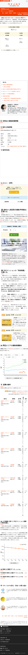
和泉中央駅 (12, 478)
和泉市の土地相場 (9, 221)
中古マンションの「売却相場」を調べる (11, 91)
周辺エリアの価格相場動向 (8, 93)
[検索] (1, 1)
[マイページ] (11, 1)
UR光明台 (3, 504)
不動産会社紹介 (5, 641)
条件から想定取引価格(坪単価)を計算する (12, 89)
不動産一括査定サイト (7, 629)
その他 (18, 13)
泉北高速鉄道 (24, 13)
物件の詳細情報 (7, 86)
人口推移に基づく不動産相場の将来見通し (12, 98)
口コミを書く (14, 192)
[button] (8, 355)
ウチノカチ (3, 653)
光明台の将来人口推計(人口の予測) (11, 100)
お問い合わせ (5, 648)
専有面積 (5, 230)
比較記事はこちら (9, 301)
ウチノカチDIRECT (6, 633)
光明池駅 (20, 14)
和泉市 (10, 13)
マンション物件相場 (6, 631)
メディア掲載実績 (6, 650)
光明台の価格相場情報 (8, 84)
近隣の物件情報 (6, 96)
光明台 (14, 13)
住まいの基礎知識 (6, 639)
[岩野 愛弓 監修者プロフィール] (16, 106)
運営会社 (4, 646)
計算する (14, 235)
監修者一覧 (4, 637)
